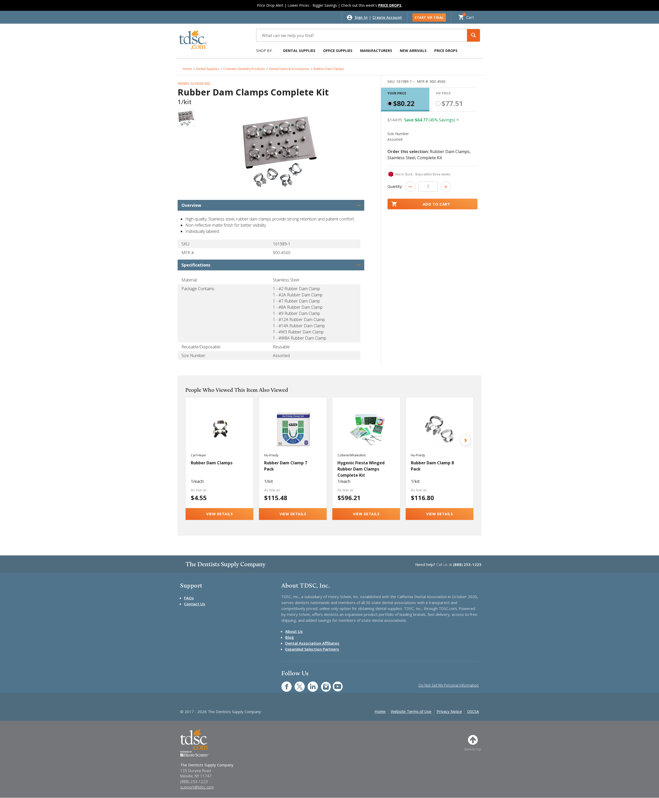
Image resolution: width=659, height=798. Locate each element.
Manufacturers (376, 50)
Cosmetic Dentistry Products (244, 69)
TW (296, 683)
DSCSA (473, 711)
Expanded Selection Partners (312, 649)
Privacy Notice (449, 711)
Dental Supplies (299, 50)
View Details (219, 513)
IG (322, 683)
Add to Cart (436, 204)
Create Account (387, 17)
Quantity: (394, 186)
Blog (289, 637)
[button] (473, 35)
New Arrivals (413, 50)
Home (187, 69)
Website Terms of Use (411, 711)
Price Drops (445, 50)
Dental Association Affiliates (312, 643)
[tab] (405, 99)
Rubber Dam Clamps (329, 69)
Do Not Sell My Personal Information (449, 685)
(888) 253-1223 (467, 564)
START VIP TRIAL (429, 17)
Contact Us (194, 603)
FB (283, 683)
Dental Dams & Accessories (289, 69)
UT (335, 683)
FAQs (189, 597)
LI (309, 683)
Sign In (361, 17)
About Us (294, 631)
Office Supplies (337, 50)
